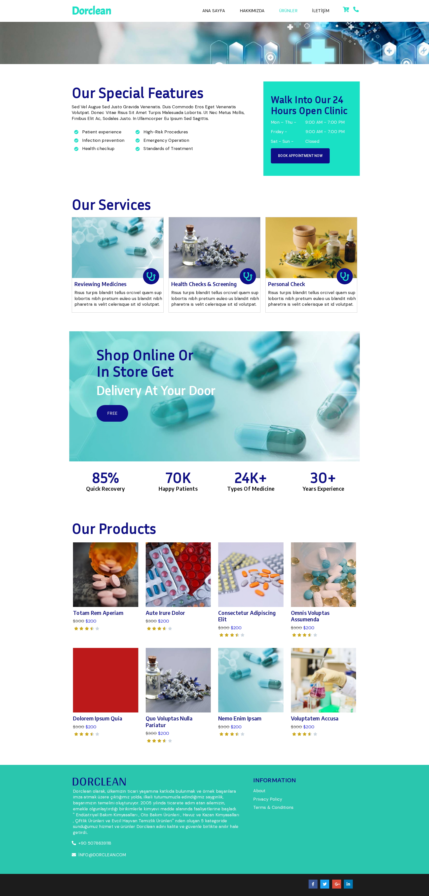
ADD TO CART (106, 575)
